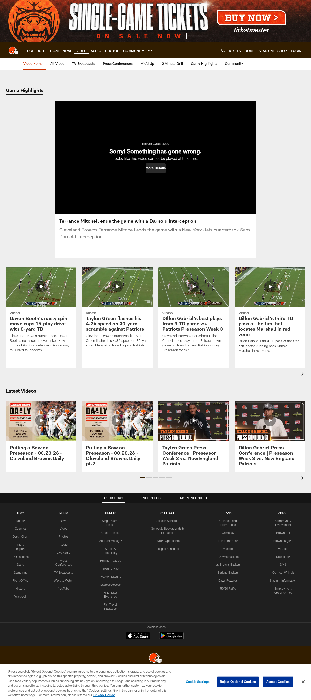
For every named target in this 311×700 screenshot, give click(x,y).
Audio (64, 544)
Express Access (110, 584)
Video (63, 528)
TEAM (20, 512)
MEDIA (63, 512)
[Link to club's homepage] (13, 50)
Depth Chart (20, 536)
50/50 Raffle (228, 588)
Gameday (228, 532)
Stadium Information (283, 580)
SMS (283, 564)
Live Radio (63, 552)
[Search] (223, 50)
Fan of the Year (228, 540)
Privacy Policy (104, 695)
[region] (155, 682)
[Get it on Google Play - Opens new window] (171, 638)
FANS (228, 512)
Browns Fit (283, 532)
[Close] (303, 681)
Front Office (20, 580)
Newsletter (283, 556)
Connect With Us (283, 572)
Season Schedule (167, 520)
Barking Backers (228, 572)
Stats (20, 564)
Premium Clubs (110, 560)
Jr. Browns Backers (228, 564)
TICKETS (110, 512)
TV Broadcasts (63, 572)
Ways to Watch (63, 580)
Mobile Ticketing (110, 576)
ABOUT (283, 512)
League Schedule (168, 548)
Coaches (20, 528)
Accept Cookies (278, 682)
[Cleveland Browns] (155, 658)
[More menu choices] (150, 50)
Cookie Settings (198, 682)
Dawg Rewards (228, 580)
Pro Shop (283, 548)
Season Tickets (110, 532)
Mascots (228, 548)
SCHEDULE (167, 512)
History (20, 588)
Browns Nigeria (283, 540)
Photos (63, 536)
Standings (20, 572)
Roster (20, 520)
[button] (156, 168)
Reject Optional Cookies (238, 682)
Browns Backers (228, 556)
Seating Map (110, 568)
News (63, 520)
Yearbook (20, 596)
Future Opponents (168, 540)
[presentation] (303, 374)
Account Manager (110, 540)
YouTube (63, 588)
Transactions (20, 556)
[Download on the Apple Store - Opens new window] (138, 636)
